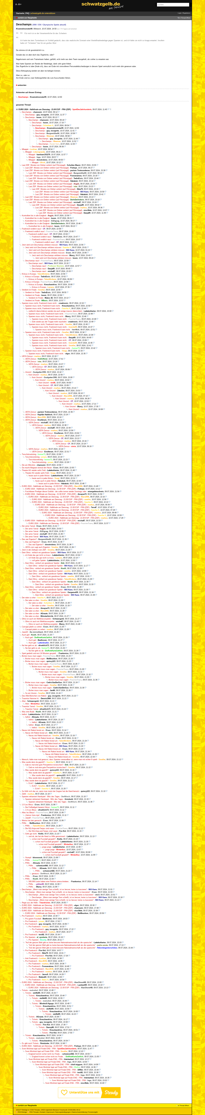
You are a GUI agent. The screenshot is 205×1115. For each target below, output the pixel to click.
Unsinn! (28, 372)
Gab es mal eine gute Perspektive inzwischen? (44, 765)
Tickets (25, 990)
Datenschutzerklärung (79, 1112)
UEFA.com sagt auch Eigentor (37, 547)
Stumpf (28, 857)
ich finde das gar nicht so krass (38, 555)
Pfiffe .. (25, 823)
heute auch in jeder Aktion (39, 476)
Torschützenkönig (29, 454)
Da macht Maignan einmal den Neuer (37, 468)
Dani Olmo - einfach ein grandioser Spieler (39, 552)
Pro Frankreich (28, 916)
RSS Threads (34, 1112)
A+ (19, 4)
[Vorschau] (108, 109)
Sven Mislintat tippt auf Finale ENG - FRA (39, 1049)
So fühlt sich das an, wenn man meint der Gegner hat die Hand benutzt (50, 791)
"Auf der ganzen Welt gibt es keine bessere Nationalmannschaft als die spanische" (58, 942)
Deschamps (27, 112)
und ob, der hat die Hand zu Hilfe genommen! (47, 836)
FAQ (28, 13)
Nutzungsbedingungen (63, 1112)
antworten (22, 85)
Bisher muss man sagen (32, 656)
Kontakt (42, 1112)
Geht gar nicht (31, 834)
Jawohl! (25, 632)
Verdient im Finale (29, 290)
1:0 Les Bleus (27, 805)
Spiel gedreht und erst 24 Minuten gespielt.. (39, 653)
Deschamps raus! (32, 261)
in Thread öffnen (184, 18)
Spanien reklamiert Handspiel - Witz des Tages (41, 796)
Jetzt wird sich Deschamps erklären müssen (40, 245)
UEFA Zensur (27, 356)
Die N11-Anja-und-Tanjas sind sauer (39, 828)
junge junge (46, 847)
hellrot (24, 714)
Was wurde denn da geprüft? (33, 762)
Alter (24, 701)
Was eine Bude (28, 712)
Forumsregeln (93, 1112)
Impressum (50, 1112)
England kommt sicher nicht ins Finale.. (45, 1054)
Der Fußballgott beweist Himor (37, 807)
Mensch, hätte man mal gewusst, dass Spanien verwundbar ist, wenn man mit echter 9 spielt (59, 759)
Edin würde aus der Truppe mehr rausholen (49, 322)
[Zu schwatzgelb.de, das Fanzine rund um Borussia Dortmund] (102, 5)
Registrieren (186, 13)
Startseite (20, 13)
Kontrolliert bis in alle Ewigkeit (34, 216)
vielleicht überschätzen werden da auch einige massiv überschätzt (55, 311)
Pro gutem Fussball (33, 919)
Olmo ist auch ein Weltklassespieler (36, 619)
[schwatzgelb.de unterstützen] (89, 1097)
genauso (35, 873)
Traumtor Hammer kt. (30, 698)
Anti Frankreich (31, 958)
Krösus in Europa (29, 274)
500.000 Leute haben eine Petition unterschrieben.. (49, 881)
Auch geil (25, 635)
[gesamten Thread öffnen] (110, 109)
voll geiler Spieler (39, 560)
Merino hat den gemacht (31, 820)
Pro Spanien (30, 937)
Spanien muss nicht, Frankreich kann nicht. (39, 303)
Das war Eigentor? (29, 539)
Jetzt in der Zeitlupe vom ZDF (34, 550)
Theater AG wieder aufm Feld (33, 470)
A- (16, 4)
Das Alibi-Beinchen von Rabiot (34, 696)
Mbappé (25, 149)
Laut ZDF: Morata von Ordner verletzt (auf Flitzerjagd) (43, 165)
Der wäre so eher (29, 598)
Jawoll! (28, 818)
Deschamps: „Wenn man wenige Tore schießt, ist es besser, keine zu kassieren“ (54, 889)
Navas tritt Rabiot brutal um (33, 730)
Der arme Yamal (28, 526)
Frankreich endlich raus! (31, 229)
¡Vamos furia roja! (32, 815)
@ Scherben (72, 29)
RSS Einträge (22, 1112)
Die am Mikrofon (28, 465)
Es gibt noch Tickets (30, 1043)
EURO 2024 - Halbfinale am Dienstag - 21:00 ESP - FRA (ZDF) (45, 109)
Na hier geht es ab (29, 645)
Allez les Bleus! (28, 812)
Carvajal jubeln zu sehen (32, 627)
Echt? (31, 783)
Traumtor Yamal (28, 706)
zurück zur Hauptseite (27, 18)
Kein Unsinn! (34, 375)
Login (179, 13)
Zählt (24, 794)
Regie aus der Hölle (30, 903)
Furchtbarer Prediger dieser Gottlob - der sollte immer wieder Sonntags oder (55, 491)
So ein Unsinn (31, 693)
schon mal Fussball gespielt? (44, 839)
